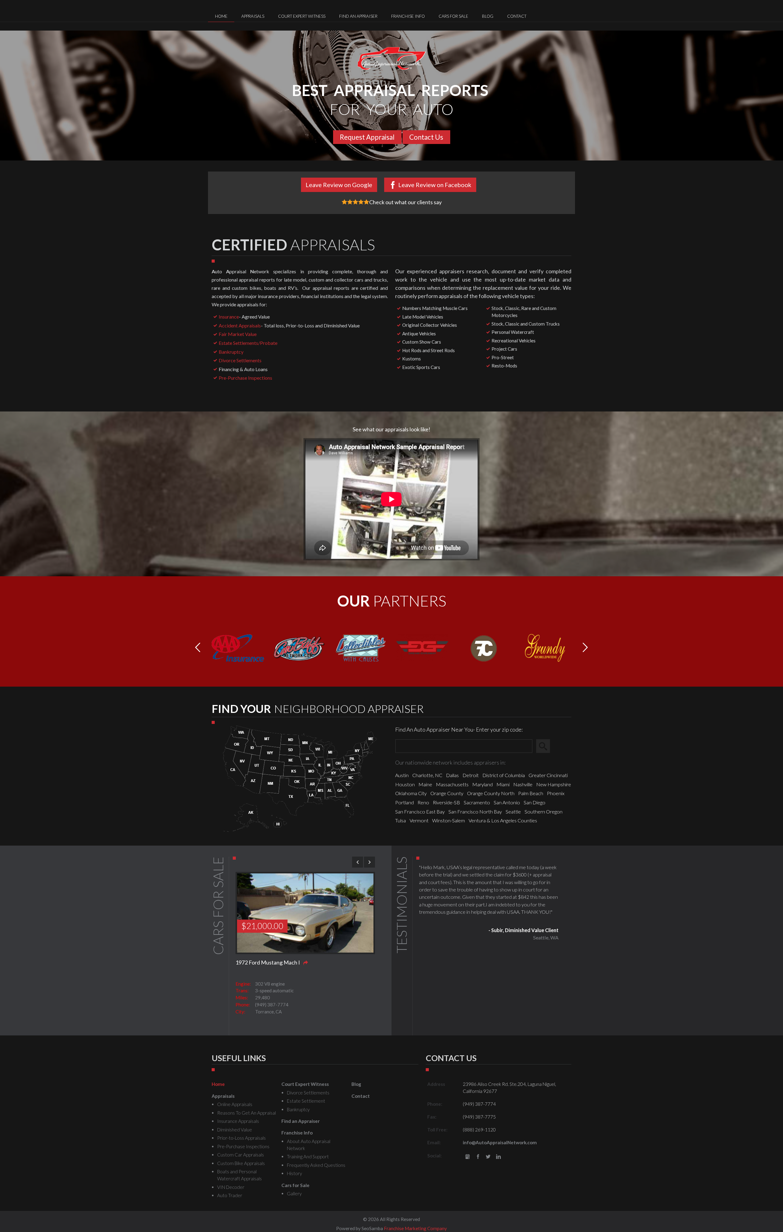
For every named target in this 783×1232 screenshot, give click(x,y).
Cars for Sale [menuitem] (453, 16)
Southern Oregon (543, 811)
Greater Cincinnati (548, 775)
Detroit (470, 775)
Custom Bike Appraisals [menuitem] (241, 1163)
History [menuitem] (294, 1173)
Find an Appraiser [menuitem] (358, 16)
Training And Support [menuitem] (308, 1156)
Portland (404, 802)
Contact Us (426, 137)
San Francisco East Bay (420, 811)
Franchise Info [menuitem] (408, 16)
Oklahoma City (411, 793)
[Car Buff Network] (299, 647)
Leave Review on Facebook (434, 184)
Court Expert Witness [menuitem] (301, 16)
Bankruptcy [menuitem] (298, 1109)
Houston (405, 784)
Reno (423, 802)
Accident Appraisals (240, 325)
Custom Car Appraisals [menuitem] (240, 1154)
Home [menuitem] (221, 16)
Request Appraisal (367, 137)
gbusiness (467, 1157)
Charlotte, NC (427, 775)
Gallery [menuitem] (294, 1193)
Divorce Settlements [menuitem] (308, 1092)
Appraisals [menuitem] (252, 16)
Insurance (229, 316)
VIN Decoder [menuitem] (230, 1187)
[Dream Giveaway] (422, 647)
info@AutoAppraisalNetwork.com (500, 1142)
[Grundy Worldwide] (545, 647)
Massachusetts (452, 784)
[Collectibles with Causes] (361, 647)
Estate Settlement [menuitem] (306, 1101)
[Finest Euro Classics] (484, 647)
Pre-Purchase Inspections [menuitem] (243, 1146)
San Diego (534, 802)
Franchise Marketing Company (415, 1228)
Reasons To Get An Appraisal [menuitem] (246, 1113)
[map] (300, 777)
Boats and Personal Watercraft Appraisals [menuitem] (239, 1175)
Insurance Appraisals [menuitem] (238, 1121)
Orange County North (490, 793)
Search (546, 746)
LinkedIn (498, 1157)
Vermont (419, 820)
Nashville (523, 784)
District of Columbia (503, 775)
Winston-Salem (448, 820)
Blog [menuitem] (487, 16)
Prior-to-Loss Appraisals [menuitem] (241, 1138)
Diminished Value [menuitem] (234, 1129)
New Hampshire (553, 784)
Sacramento (477, 802)
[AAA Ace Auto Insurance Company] (238, 647)
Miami (503, 784)
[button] (585, 647)
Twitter (488, 1157)
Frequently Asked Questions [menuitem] (316, 1165)
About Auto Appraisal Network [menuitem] (308, 1144)
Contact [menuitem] (516, 16)
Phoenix (555, 793)
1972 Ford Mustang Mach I (268, 962)
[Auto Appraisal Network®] (392, 58)
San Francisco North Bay (475, 811)
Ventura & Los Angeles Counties (503, 820)
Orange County (446, 793)
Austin (402, 775)
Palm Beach (530, 793)
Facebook (478, 1157)
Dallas (452, 775)
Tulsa (400, 820)
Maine (425, 784)
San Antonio (507, 802)
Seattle (513, 811)
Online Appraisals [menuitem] (234, 1104)
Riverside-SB (446, 802)
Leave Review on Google (339, 184)
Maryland (482, 784)
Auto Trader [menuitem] (229, 1195)
